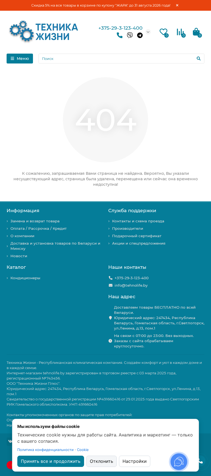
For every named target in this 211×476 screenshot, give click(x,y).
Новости (18, 256)
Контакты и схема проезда (138, 221)
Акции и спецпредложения (138, 243)
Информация (23, 210)
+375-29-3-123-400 (120, 28)
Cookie (83, 449)
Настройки (135, 461)
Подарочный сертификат (137, 236)
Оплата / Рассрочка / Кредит (38, 228)
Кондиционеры (25, 278)
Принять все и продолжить (50, 461)
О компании (22, 236)
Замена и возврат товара (35, 221)
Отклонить (101, 461)
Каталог (16, 267)
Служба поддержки (132, 210)
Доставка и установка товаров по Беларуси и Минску (55, 246)
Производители (127, 228)
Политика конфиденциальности (45, 449)
